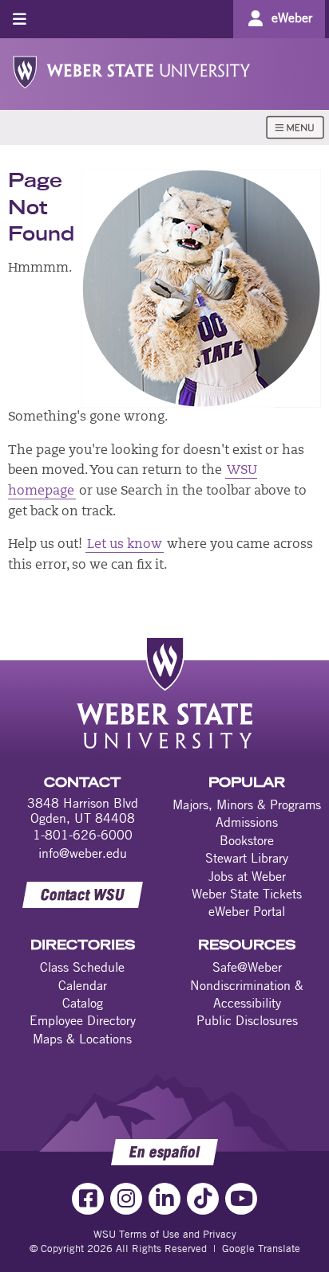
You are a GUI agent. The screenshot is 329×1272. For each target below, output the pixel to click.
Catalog (82, 1003)
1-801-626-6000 (83, 835)
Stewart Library (246, 858)
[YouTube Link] (241, 1199)
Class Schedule (82, 967)
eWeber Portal (246, 911)
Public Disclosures (247, 1020)
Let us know (124, 544)
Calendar (82, 985)
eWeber (292, 17)
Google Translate (261, 1248)
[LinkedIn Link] (164, 1199)
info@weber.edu (82, 853)
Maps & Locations (82, 1039)
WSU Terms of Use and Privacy (164, 1233)
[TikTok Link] (203, 1199)
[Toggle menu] (19, 19)
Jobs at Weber (247, 876)
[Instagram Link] (126, 1199)
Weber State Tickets (247, 894)
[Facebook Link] (88, 1199)
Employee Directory (83, 1020)
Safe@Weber (247, 967)
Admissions (247, 822)
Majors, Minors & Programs (246, 804)
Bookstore (247, 840)
